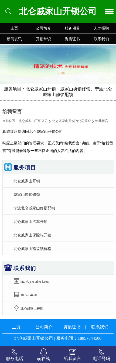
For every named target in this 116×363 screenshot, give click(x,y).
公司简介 (43, 28)
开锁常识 (43, 39)
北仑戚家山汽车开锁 (30, 221)
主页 (14, 28)
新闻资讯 (14, 39)
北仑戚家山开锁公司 (33, 121)
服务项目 (72, 28)
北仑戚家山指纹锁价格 (32, 248)
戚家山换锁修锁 (26, 194)
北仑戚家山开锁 (26, 181)
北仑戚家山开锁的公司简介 (71, 121)
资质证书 (72, 39)
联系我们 (99, 327)
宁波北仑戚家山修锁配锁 (34, 208)
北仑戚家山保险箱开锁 (32, 235)
